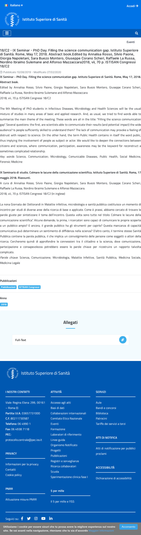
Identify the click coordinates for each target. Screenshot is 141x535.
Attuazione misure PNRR (21, 499)
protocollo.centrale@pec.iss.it (24, 440)
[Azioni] (6, 5)
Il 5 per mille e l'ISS (62, 501)
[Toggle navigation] (7, 33)
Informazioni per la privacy (22, 464)
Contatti (11, 469)
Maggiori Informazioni (101, 530)
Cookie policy (14, 475)
